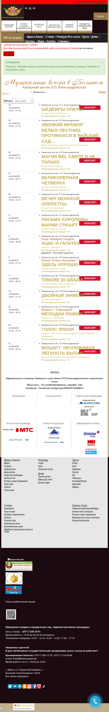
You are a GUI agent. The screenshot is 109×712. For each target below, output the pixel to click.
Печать (102, 92)
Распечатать (39, 91)
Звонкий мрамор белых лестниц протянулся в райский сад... (69, 132)
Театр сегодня (9, 511)
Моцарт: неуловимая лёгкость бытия (68, 350)
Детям (95, 36)
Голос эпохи (57, 329)
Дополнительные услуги (13, 526)
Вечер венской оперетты (60, 201)
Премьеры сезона (45, 469)
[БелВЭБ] (89, 412)
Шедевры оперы (62, 109)
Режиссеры (76, 478)
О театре (50, 36)
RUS (30, 8)
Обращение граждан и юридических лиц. (29, 627)
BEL (26, 8)
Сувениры (63, 41)
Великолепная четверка (59, 180)
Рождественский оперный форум (85, 508)
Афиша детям (9, 472)
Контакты (51, 41)
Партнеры (30, 41)
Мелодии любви (61, 313)
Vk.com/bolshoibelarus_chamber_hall (61, 384)
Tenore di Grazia (62, 280)
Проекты (7, 517)
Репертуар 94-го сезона (68, 36)
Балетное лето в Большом (82, 511)
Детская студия (44, 483)
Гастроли (7, 466)
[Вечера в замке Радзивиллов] (24, 430)
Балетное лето (9, 478)
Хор (73, 475)
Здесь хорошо (59, 264)
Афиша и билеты (35, 36)
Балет (40, 466)
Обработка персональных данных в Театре (18, 530)
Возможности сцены (12, 523)
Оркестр (75, 472)
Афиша (7, 463)
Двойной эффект (62, 295)
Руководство (9, 508)
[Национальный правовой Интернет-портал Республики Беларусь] (14, 589)
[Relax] (91, 451)
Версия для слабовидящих (90, 2)
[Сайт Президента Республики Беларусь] (19, 566)
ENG (34, 8)
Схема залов (9, 490)
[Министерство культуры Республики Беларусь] (14, 578)
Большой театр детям (80, 520)
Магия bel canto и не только (68, 159)
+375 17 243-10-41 (31, 631)
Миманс (75, 487)
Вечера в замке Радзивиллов (16, 481)
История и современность (14, 514)
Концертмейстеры (79, 481)
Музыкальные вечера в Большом (85, 517)
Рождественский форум (13, 475)
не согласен (86, 48)
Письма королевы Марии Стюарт (64, 222)
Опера (40, 463)
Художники (76, 484)
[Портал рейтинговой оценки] (11, 614)
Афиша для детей (45, 479)
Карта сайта (8, 484)
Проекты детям (44, 476)
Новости (7, 487)
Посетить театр (10, 520)
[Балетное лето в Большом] (54, 432)
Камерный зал (10, 469)
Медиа (41, 41)
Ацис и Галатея (60, 243)
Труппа (85, 36)
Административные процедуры (71, 627)
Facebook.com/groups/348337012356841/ (61, 388)
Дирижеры (76, 469)
